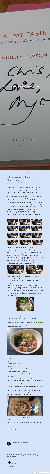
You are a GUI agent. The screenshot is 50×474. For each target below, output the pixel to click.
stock (28, 182)
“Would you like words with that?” (36, 450)
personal (24, 182)
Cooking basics (19, 182)
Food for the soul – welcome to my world (25, 87)
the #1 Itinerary (15, 462)
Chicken (15, 182)
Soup (26, 182)
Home (20, 172)
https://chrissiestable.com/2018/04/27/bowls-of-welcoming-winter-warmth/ (26, 322)
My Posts (29, 172)
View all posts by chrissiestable (17, 443)
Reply (10, 470)
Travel (31, 182)
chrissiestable (10, 182)
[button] (12, 222)
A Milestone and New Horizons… (13, 450)
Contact (24, 172)
